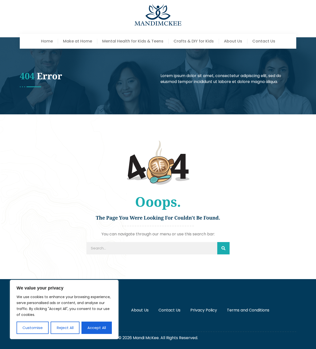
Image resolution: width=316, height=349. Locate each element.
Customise (32, 327)
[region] (64, 309)
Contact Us (263, 41)
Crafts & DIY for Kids (194, 41)
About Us (233, 41)
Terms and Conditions (248, 310)
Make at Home (77, 41)
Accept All (96, 327)
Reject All (65, 327)
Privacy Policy (203, 310)
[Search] (223, 248)
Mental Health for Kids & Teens (132, 41)
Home (47, 41)
